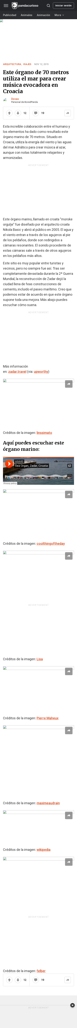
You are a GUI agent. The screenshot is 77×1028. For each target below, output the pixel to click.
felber (41, 971)
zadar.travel (17, 372)
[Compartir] (67, 113)
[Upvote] (9, 113)
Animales (26, 15)
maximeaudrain (48, 803)
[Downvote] (18, 113)
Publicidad (9, 15)
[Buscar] (48, 6)
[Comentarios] (36, 113)
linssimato (44, 433)
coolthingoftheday (51, 543)
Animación (43, 15)
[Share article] (69, 384)
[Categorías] (6, 6)
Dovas (15, 98)
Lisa (40, 659)
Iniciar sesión (63, 5)
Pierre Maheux (47, 718)
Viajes (27, 64)
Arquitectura (12, 64)
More (58, 15)
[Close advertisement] (72, 1005)
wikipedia (43, 850)
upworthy (41, 372)
